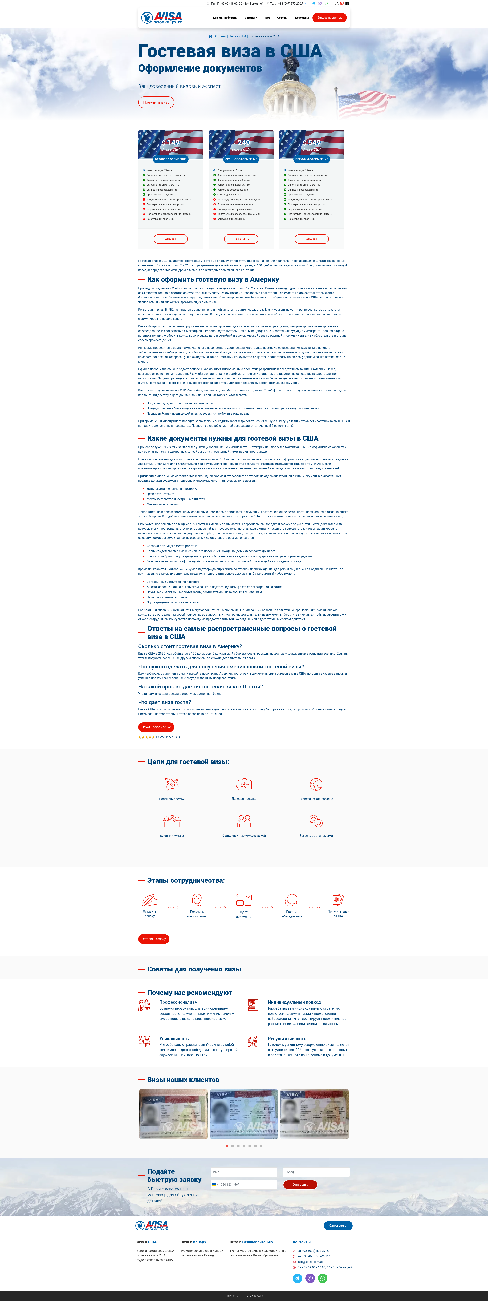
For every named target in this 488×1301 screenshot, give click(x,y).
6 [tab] (255, 1146)
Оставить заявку (154, 939)
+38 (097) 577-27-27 (290, 3)
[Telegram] (313, 3)
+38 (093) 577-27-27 (316, 1256)
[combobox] (215, 1184)
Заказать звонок (329, 17)
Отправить (300, 1184)
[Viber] (320, 3)
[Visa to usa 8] (173, 1114)
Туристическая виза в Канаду (202, 1251)
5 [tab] (250, 1146)
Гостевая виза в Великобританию (254, 1255)
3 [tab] (238, 1146)
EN (347, 3)
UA (337, 3)
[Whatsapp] (326, 3)
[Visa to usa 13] (244, 1114)
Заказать (170, 239)
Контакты (302, 1242)
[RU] (212, 36)
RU (342, 3)
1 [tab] (227, 1146)
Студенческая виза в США (154, 1260)
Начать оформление (156, 727)
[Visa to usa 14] (314, 1114)
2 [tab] (232, 1146)
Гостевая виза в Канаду (197, 1255)
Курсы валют (338, 1225)
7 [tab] (261, 1146)
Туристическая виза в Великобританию (258, 1251)
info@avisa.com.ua (310, 1262)
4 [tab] (244, 1146)
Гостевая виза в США (150, 1255)
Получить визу (156, 102)
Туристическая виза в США (154, 1251)
